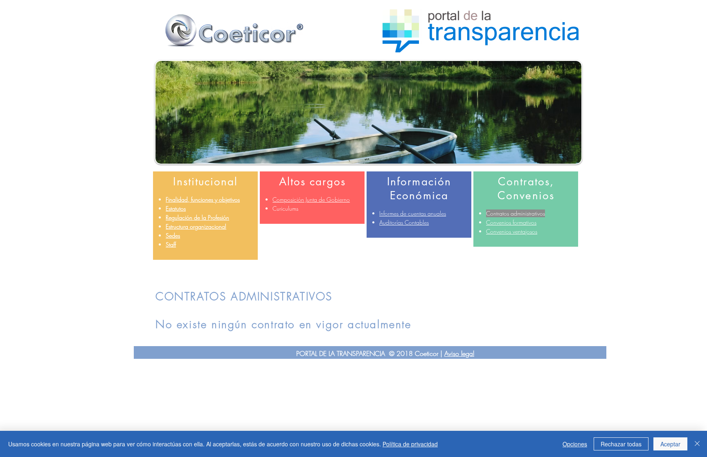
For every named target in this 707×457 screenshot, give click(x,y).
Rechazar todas (621, 444)
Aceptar (670, 444)
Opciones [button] (575, 444)
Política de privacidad (410, 444)
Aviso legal (459, 353)
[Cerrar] (697, 443)
